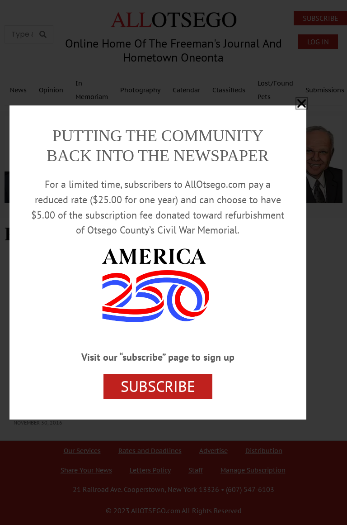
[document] (173, 262)
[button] (301, 103)
